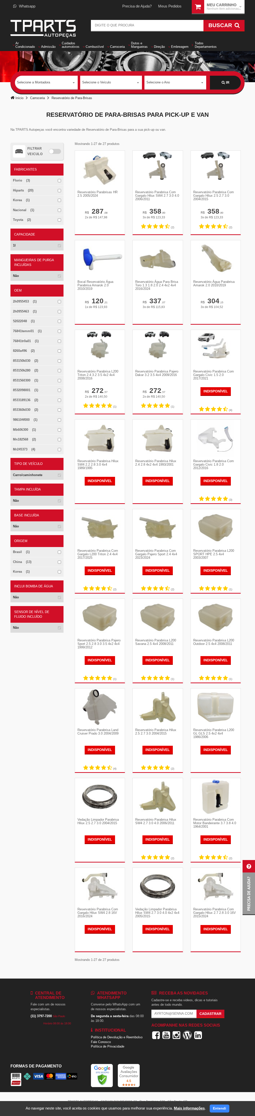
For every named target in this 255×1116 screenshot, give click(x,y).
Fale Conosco (101, 1042)
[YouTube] (166, 1035)
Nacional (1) (23, 210)
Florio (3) (21, 180)
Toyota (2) (22, 220)
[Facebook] (156, 1035)
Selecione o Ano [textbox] (158, 82)
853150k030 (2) (25, 361)
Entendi (219, 1108)
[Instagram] (176, 1035)
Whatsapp (27, 6)
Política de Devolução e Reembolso (116, 1037)
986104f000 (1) (25, 420)
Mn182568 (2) (24, 439)
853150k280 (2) (25, 370)
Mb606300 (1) (24, 430)
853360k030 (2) (25, 410)
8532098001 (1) (25, 390)
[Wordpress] (187, 1035)
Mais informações (189, 1108)
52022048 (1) (24, 321)
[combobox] (46, 83)
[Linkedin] (198, 1035)
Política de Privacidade (107, 1046)
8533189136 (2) (25, 400)
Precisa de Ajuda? (137, 6)
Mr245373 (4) (24, 449)
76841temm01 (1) (27, 331)
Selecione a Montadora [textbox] (33, 82)
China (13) (22, 562)
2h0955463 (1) (25, 311)
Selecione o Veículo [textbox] (96, 82)
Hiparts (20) (23, 190)
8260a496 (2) (24, 351)
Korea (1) (21, 200)
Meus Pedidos (170, 6)
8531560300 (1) (25, 380)
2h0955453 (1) (25, 301)
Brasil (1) (21, 552)
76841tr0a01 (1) (26, 341)
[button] (249, 887)
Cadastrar (210, 1014)
